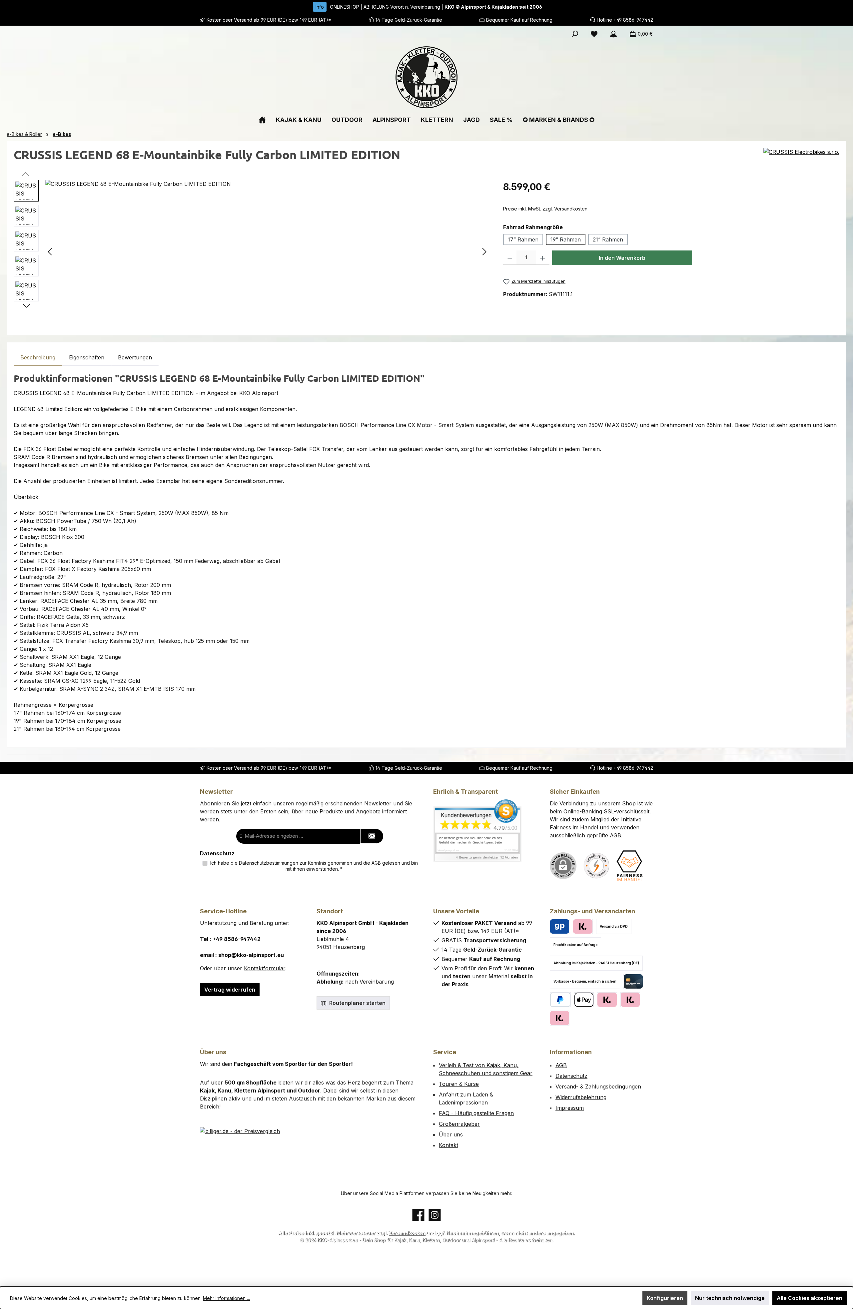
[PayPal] (560, 999)
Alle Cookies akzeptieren (809, 1298)
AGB (376, 863)
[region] (251, 251)
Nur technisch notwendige (730, 1298)
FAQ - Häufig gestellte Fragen (476, 1113)
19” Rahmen (565, 239)
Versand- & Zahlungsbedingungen (598, 1086)
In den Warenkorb (622, 257)
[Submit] (372, 836)
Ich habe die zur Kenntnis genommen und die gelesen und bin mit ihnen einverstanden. (314, 866)
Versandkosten (407, 1233)
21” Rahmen (608, 239)
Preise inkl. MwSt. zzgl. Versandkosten (545, 209)
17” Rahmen (523, 239)
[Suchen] (575, 34)
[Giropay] (559, 926)
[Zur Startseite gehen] (426, 77)
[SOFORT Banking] (630, 999)
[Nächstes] (484, 251)
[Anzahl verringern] (510, 257)
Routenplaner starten (357, 1003)
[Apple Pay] (584, 999)
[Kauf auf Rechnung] (607, 999)
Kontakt (448, 1145)
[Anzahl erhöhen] (542, 257)
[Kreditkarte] (633, 981)
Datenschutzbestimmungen (268, 863)
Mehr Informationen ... (226, 1298)
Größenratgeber (459, 1123)
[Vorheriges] (50, 251)
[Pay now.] (559, 1018)
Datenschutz (571, 1076)
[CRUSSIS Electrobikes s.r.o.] (801, 157)
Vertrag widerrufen (229, 989)
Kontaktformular (264, 968)
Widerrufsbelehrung (580, 1097)
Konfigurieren (665, 1298)
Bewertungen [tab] (135, 357)
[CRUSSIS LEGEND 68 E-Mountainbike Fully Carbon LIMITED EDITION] (267, 251)
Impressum (569, 1107)
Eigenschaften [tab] (86, 357)
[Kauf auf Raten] (582, 926)
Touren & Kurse (459, 1084)
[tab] (38, 357)
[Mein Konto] (613, 34)
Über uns (451, 1134)
